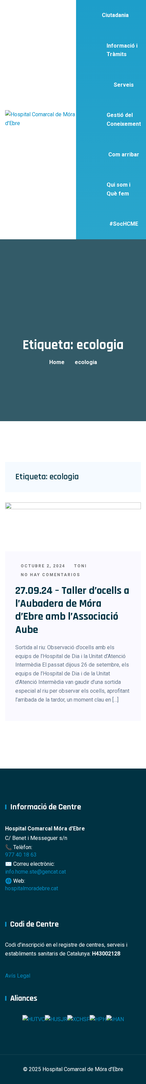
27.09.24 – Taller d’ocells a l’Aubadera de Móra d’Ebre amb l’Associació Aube (72, 610)
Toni (79, 566)
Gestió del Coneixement (124, 119)
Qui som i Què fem (118, 189)
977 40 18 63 (21, 854)
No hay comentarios (49, 574)
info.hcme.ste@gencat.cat (35, 871)
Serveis (124, 85)
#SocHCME (123, 224)
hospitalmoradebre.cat (31, 888)
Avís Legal (17, 976)
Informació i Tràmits (122, 50)
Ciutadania (115, 15)
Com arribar (123, 154)
